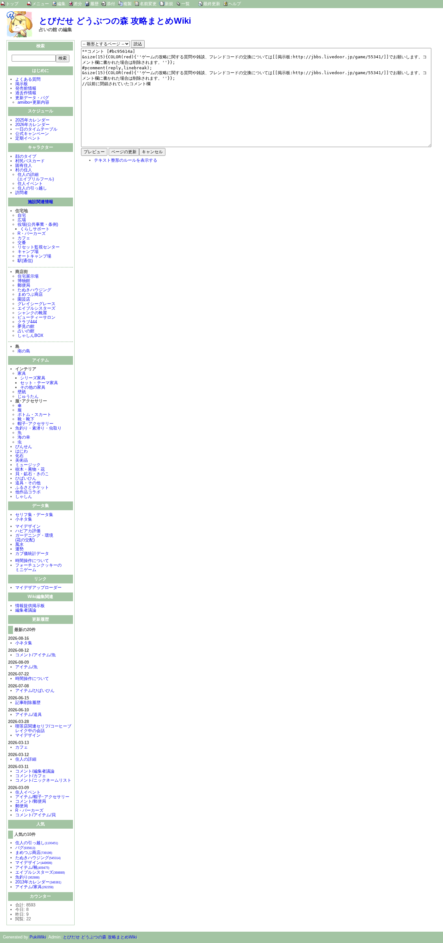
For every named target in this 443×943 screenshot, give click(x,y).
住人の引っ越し (32, 188)
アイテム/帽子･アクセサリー (42, 796)
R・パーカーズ (32, 233)
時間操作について (32, 560)
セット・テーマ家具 (39, 382)
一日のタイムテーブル (36, 129)
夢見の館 (26, 326)
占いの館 (26, 330)
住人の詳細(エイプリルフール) (36, 176)
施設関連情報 (40, 201)
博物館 (24, 280)
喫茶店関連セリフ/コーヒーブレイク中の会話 (43, 728)
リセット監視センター (39, 247)
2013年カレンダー (38, 882)
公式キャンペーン (32, 133)
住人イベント (30, 183)
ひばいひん (25, 478)
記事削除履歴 (28, 702)
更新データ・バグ (32, 97)
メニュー (40, 3)
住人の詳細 (25, 759)
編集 (61, 3)
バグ (25, 847)
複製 (127, 3)
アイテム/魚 (26, 666)
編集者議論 (25, 610)
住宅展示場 (28, 276)
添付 (111, 3)
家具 (22, 373)
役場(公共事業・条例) (38, 224)
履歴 (94, 3)
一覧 (185, 3)
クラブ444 (27, 321)
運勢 (19, 548)
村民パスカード (30, 160)
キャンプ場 (28, 251)
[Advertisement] (135, 210)
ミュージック (28, 464)
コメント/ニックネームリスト (43, 780)
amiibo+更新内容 (33, 102)
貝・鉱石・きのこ (32, 473)
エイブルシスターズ (36, 308)
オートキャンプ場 (34, 256)
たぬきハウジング (34, 289)
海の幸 (24, 437)
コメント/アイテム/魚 (35, 654)
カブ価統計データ (32, 553)
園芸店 (24, 299)
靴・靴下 (26, 419)
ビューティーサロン (36, 317)
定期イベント (28, 138)
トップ (12, 3)
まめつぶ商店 (30, 294)
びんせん (23, 446)
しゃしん (23, 496)
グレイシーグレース (36, 303)
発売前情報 (25, 88)
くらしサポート (35, 228)
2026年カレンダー (32, 124)
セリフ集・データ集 (34, 514)
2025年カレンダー (32, 120)
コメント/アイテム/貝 (35, 814)
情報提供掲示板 (30, 605)
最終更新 (211, 3)
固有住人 (23, 165)
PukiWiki (38, 937)
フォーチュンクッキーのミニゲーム (38, 567)
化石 (19, 455)
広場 (22, 219)
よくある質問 (28, 79)
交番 (22, 242)
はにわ (21, 451)
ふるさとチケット (32, 487)
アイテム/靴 (32, 867)
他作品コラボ (28, 491)
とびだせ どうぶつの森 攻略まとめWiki (115, 20)
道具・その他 (28, 482)
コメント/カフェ (30, 775)
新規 (169, 3)
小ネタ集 (23, 519)
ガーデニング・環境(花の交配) (34, 537)
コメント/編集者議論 (34, 771)
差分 (78, 3)
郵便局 (24, 285)
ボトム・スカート (34, 414)
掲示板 (21, 83)
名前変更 (148, 3)
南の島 (24, 351)
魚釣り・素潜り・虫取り (38, 428)
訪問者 (21, 192)
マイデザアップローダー (38, 587)
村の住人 (23, 169)
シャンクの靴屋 (32, 312)
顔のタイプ (25, 156)
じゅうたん (28, 396)
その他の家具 (32, 387)
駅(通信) (25, 260)
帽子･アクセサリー (36, 423)
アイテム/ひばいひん (34, 690)
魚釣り (27, 877)
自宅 (22, 215)
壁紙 (22, 391)
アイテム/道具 (28, 714)
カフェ (24, 238)
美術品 (21, 460)
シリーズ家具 (32, 377)
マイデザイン (28, 526)
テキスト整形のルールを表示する (125, 160)
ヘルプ (234, 3)
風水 (19, 544)
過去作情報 (25, 92)
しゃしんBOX (30, 335)
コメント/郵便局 (30, 801)
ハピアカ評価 (28, 530)
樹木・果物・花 (30, 469)
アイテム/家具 (34, 886)
